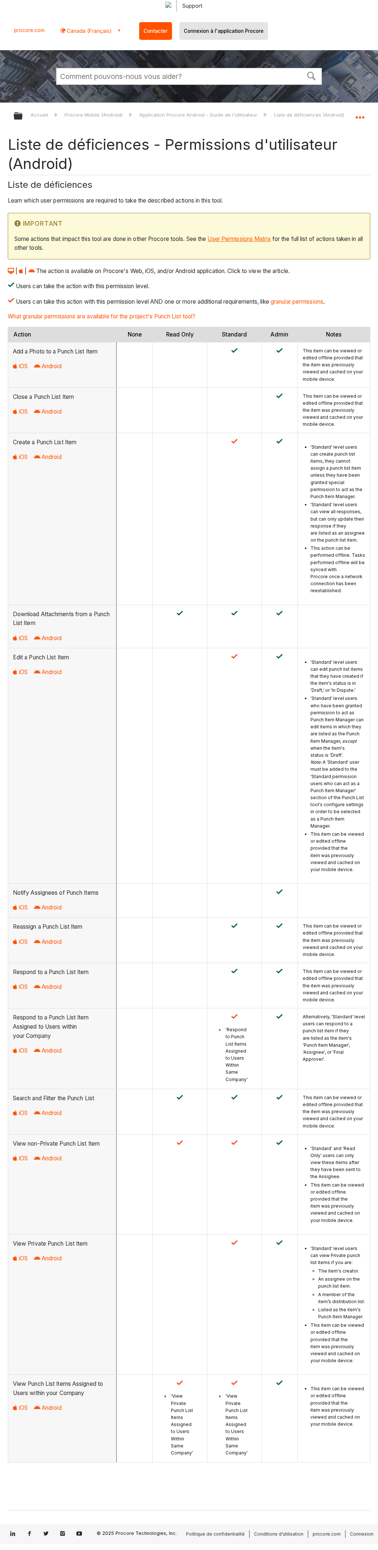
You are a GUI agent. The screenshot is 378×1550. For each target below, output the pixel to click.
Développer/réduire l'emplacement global (359, 113)
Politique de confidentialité (215, 1534)
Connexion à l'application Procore (224, 31)
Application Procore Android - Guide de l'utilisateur (199, 115)
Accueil (40, 115)
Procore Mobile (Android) (94, 115)
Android (52, 366)
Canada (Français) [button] (88, 31)
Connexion (362, 1534)
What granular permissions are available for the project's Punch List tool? (101, 316)
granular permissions (297, 301)
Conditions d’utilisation (278, 1534)
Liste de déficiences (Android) (309, 115)
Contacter (156, 31)
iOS (23, 366)
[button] (311, 75)
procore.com (29, 30)
